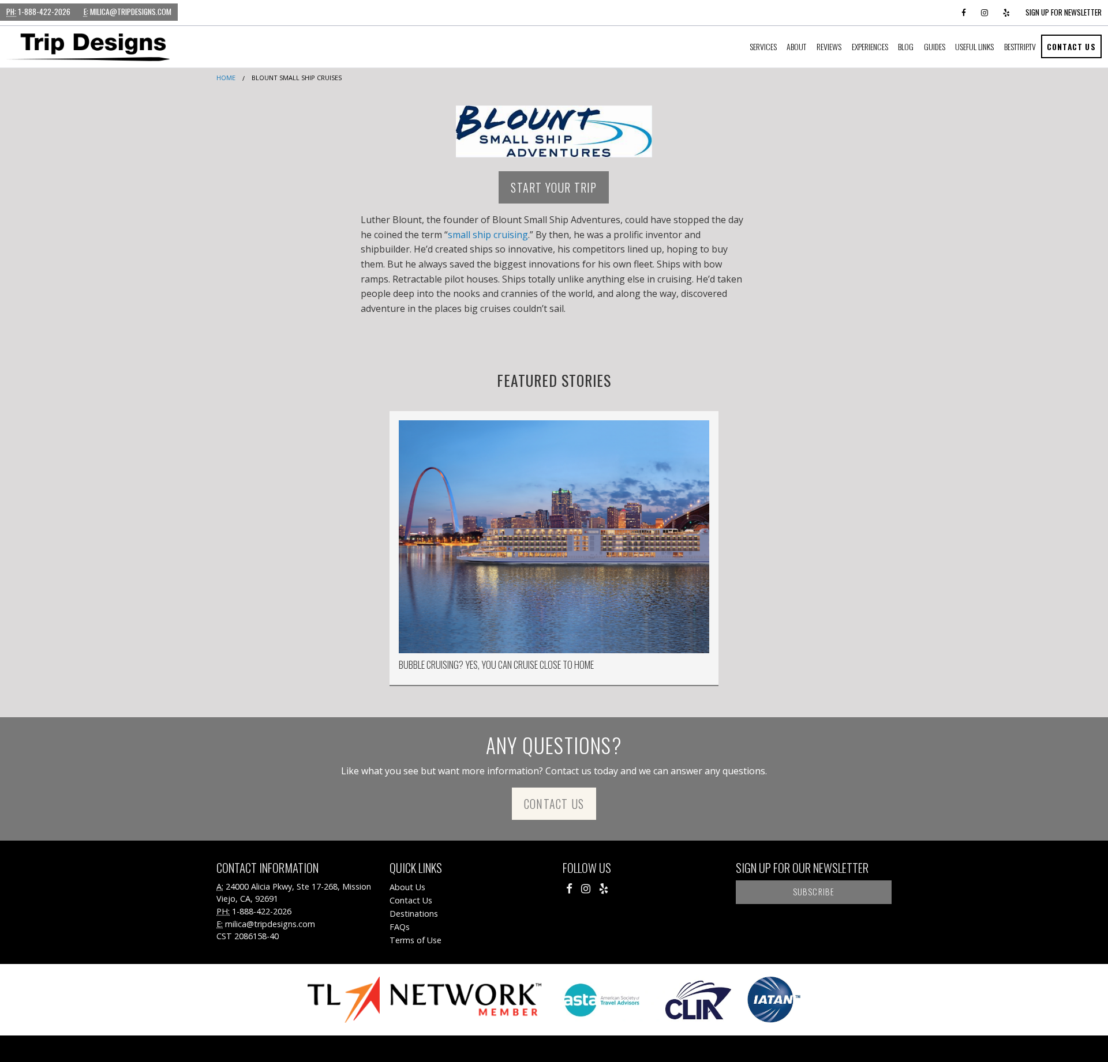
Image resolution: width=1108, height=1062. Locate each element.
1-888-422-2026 (38, 11)
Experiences (870, 46)
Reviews (829, 46)
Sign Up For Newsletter (1063, 12)
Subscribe (814, 892)
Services (763, 46)
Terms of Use (415, 940)
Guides (934, 46)
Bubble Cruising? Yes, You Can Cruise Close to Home (496, 664)
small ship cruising (488, 234)
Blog (906, 46)
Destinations (414, 913)
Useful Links (974, 46)
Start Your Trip (554, 187)
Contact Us (1071, 46)
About (796, 46)
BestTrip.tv (1020, 46)
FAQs (400, 926)
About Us (407, 887)
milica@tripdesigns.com (127, 11)
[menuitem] (763, 46)
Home (225, 77)
